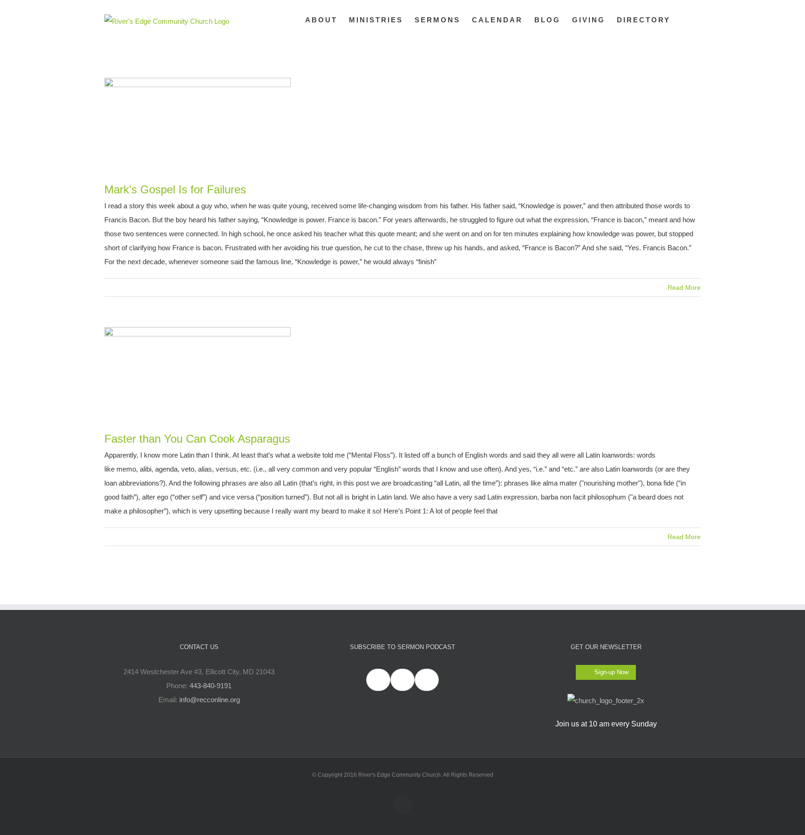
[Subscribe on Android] (402, 680)
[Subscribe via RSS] (427, 680)
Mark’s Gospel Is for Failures (175, 189)
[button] (685, 19)
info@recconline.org (209, 700)
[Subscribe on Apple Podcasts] (378, 680)
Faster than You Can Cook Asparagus (197, 438)
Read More (684, 287)
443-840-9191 (211, 686)
